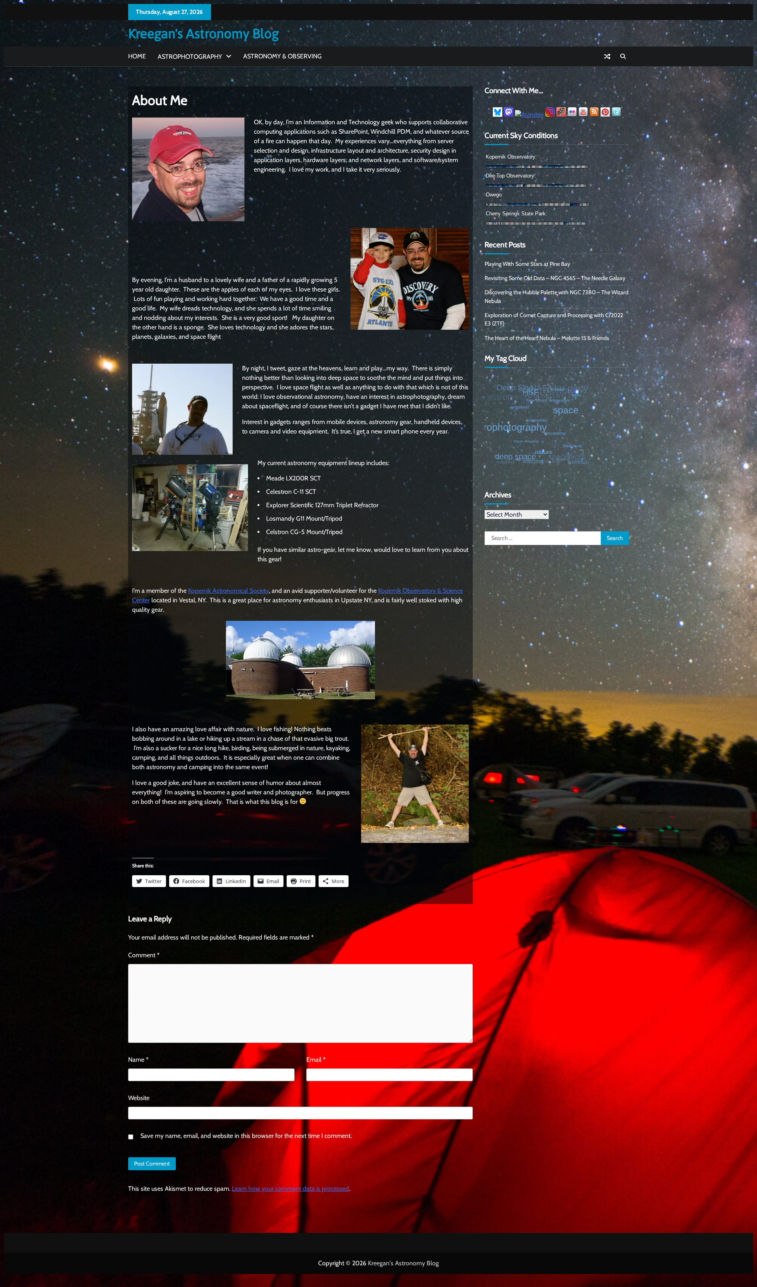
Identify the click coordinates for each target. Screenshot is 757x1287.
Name (138, 1059)
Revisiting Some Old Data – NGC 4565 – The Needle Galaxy (555, 278)
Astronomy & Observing (282, 56)
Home (137, 56)
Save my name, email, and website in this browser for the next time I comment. (246, 1135)
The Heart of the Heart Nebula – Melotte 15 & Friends (547, 338)
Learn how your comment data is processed (290, 1188)
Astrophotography (190, 56)
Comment (144, 955)
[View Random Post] (607, 56)
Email (316, 1059)
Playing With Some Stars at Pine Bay (527, 263)
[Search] (623, 56)
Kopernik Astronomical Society (228, 590)
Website (138, 1098)
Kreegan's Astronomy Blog (203, 33)
